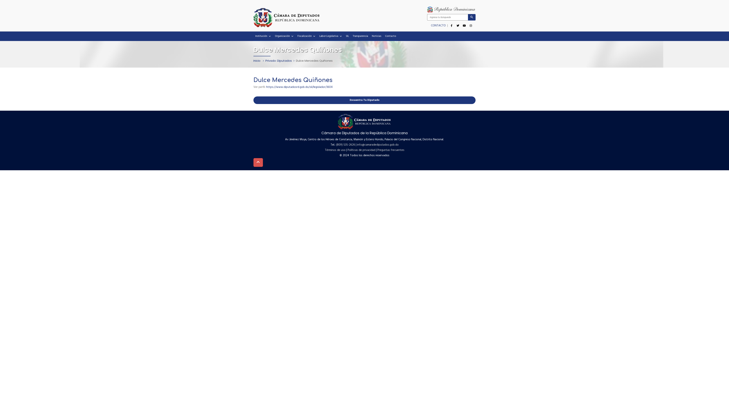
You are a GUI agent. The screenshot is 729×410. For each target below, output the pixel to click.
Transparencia (360, 36)
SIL (347, 36)
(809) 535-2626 (345, 145)
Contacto (390, 36)
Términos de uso (335, 150)
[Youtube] (464, 23)
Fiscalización (304, 36)
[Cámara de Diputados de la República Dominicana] (308, 17)
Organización (282, 36)
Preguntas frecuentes (390, 150)
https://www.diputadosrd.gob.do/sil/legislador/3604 (299, 87)
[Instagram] (471, 23)
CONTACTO (439, 25)
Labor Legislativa (328, 36)
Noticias (376, 36)
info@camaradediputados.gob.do (378, 145)
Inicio (257, 61)
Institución (261, 36)
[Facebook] (451, 23)
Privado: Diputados (278, 61)
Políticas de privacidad (361, 150)
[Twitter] (458, 23)
